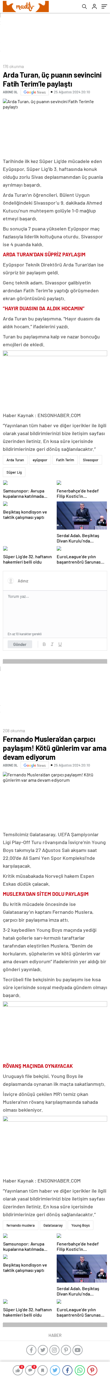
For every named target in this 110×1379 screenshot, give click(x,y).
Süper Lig (14, 472)
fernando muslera (20, 1225)
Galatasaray (53, 1225)
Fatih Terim (65, 460)
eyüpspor (40, 460)
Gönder (20, 644)
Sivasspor (90, 460)
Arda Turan (15, 460)
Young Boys (80, 1225)
